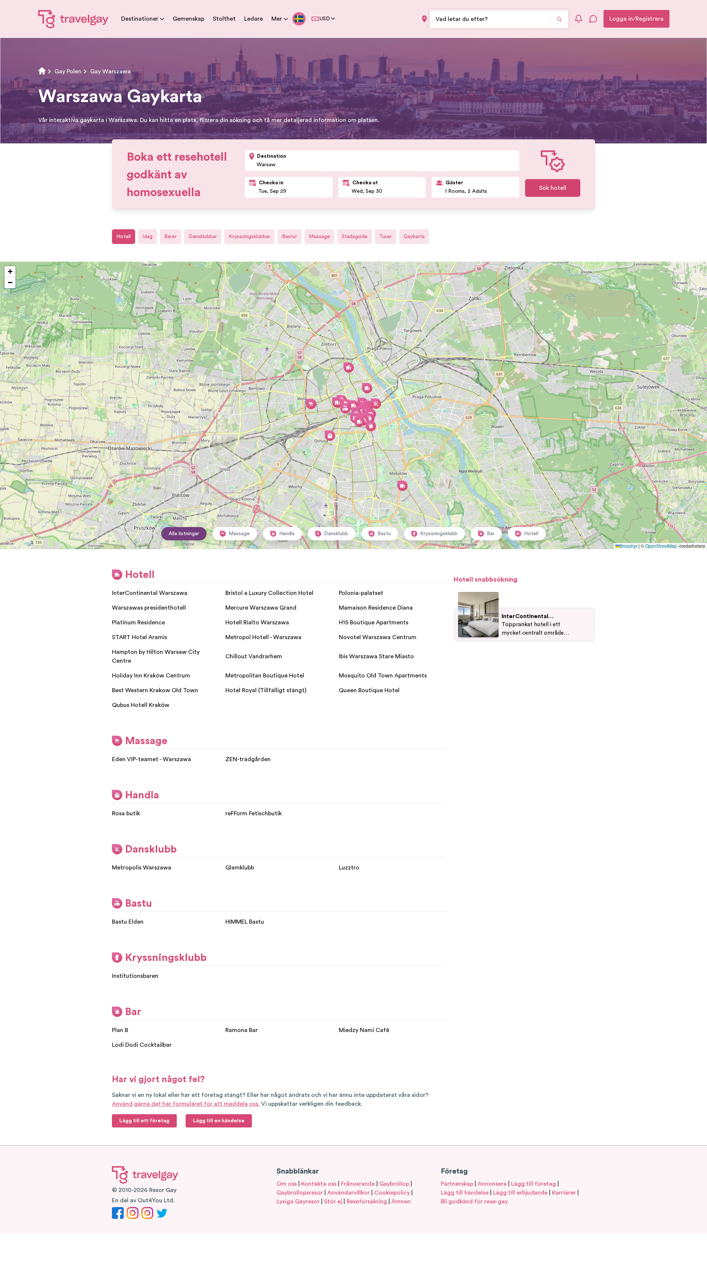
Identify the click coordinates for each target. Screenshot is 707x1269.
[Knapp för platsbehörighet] (424, 18)
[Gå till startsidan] (73, 18)
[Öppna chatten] (593, 18)
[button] (353, 405)
